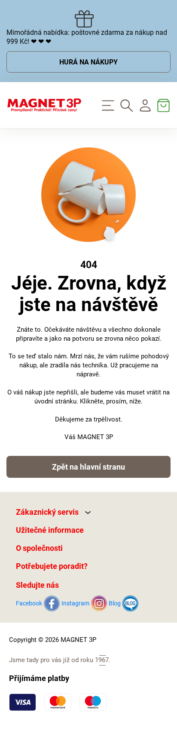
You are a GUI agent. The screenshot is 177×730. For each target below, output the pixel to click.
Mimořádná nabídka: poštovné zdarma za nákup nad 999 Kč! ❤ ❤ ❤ (86, 37)
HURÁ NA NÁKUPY (88, 62)
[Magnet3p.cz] (44, 105)
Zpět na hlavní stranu (88, 467)
